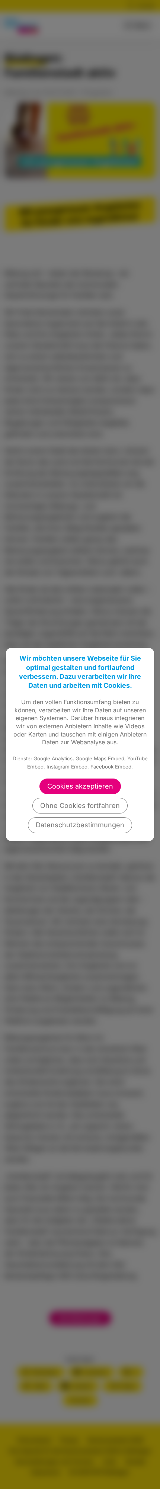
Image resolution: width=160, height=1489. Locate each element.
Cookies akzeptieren (80, 786)
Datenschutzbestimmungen (80, 825)
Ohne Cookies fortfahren (80, 805)
